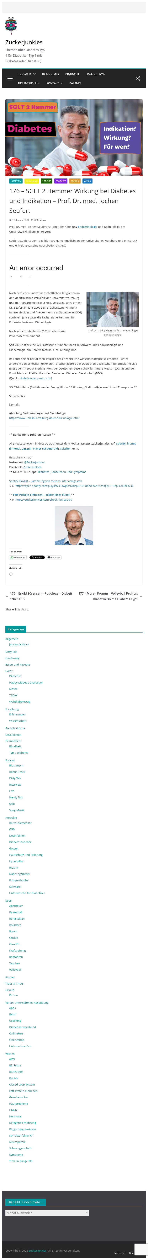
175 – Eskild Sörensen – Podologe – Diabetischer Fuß (41, 596)
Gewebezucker (18, 1097)
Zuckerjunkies (24, 42)
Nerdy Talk (16, 797)
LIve (11, 791)
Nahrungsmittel (19, 874)
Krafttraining (17, 950)
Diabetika (15, 676)
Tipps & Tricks (14, 983)
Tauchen (14, 963)
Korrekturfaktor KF (21, 1135)
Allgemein (11, 639)
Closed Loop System (22, 1084)
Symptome (16, 1154)
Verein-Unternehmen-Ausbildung (27, 1003)
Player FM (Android (45, 448)
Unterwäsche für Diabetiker (27, 893)
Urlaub (9, 990)
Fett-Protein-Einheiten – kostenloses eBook (41, 495)
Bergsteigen (17, 918)
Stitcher (65, 448)
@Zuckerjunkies (34, 462)
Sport (8, 900)
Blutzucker (16, 1072)
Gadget (13, 848)
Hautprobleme (18, 1103)
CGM (12, 829)
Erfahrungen (17, 714)
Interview (16, 181)
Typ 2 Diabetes (18, 752)
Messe (13, 689)
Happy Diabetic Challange (26, 682)
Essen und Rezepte (17, 664)
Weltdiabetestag (19, 701)
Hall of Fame (95, 74)
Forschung (31, 181)
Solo (12, 804)
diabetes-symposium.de (35, 378)
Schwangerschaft (20, 1148)
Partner (75, 83)
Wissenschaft (17, 721)
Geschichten (13, 735)
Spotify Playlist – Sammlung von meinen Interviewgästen (45, 481)
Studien (75, 181)
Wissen (87, 181)
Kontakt (52, 83)
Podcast (46, 181)
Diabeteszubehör (20, 842)
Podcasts (25, 74)
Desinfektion (17, 835)
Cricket (13, 938)
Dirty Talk (11, 652)
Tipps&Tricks (27, 83)
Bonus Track (17, 772)
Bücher (13, 1078)
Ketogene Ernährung (22, 1123)
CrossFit (14, 944)
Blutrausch (16, 765)
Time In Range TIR (21, 1161)
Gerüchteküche (15, 728)
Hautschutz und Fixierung (26, 855)
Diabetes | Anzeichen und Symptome (62, 472)
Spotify (121, 443)
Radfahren (16, 957)
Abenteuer (16, 906)
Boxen (13, 931)
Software (15, 886)
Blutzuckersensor (20, 823)
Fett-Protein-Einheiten (23, 1091)
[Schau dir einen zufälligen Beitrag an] (138, 78)
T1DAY (13, 695)
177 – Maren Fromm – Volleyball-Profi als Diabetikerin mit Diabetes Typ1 (108, 596)
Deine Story (50, 74)
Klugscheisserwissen (22, 1129)
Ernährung (12, 658)
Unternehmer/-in (20, 1046)
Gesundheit (12, 741)
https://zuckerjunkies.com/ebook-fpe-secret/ (43, 499)
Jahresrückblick (19, 644)
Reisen (13, 995)
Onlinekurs (16, 1033)
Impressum (120, 1253)
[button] (34, 74)
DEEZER (26, 448)
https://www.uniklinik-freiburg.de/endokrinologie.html (44, 418)
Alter (12, 1059)
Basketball (16, 912)
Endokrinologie (88, 227)
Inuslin (13, 867)
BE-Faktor (15, 1065)
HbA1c (13, 1110)
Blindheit (15, 746)
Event (9, 671)
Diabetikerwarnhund (22, 1027)
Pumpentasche (19, 880)
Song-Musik (16, 810)
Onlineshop (16, 1040)
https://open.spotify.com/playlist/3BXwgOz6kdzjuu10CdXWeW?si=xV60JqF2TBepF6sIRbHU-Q (74, 486)
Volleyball (15, 969)
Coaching (15, 1020)
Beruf (12, 1014)
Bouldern (15, 925)
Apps (12, 1008)
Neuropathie (17, 1142)
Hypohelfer (16, 861)
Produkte (72, 74)
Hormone (15, 1116)
